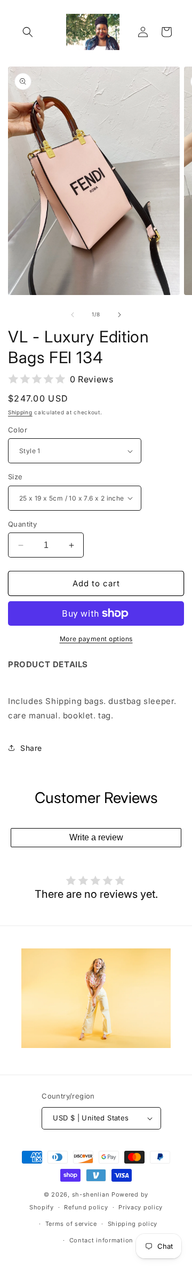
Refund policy (86, 1207)
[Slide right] (119, 314)
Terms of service (71, 1223)
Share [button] (31, 747)
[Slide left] (72, 314)
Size (15, 476)
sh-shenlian (91, 1194)
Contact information (101, 1240)
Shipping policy (133, 1223)
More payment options (96, 639)
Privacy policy (140, 1207)
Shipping (20, 412)
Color (17, 429)
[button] (27, 32)
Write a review (96, 837)
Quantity (22, 524)
